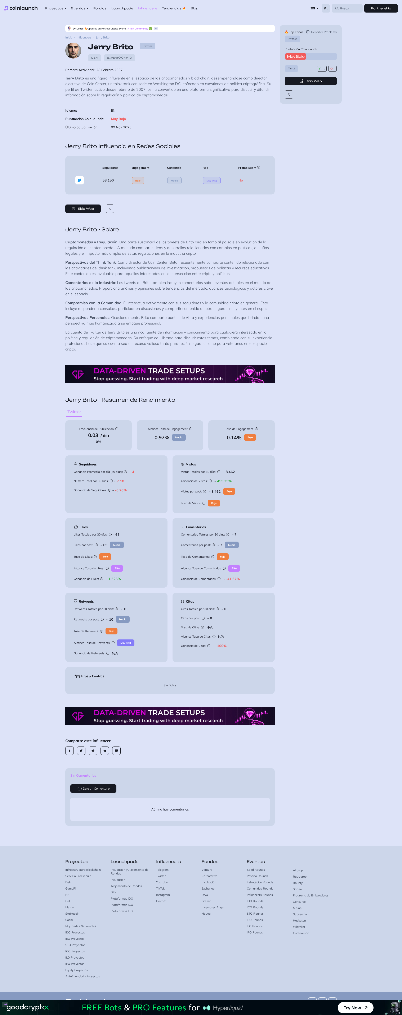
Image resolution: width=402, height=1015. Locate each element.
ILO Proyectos (74, 957)
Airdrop (298, 870)
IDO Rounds (255, 901)
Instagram (163, 895)
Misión (297, 908)
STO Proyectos (75, 945)
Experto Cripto (119, 57)
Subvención (300, 914)
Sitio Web (314, 81)
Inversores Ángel (213, 907)
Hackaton (299, 920)
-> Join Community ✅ (139, 28)
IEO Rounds (255, 920)
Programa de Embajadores (311, 895)
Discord (161, 901)
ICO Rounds (255, 907)
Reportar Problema (324, 32)
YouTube (162, 882)
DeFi (94, 57)
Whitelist (299, 927)
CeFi (68, 901)
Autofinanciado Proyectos (82, 976)
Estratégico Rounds (260, 882)
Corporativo (209, 876)
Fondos (99, 8)
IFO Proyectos (74, 964)
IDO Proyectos (75, 932)
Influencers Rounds (260, 895)
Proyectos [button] (54, 8)
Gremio (206, 901)
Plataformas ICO (122, 905)
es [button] (313, 8)
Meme (69, 907)
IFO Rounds (255, 932)
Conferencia (301, 933)
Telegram (162, 870)
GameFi (70, 888)
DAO (205, 895)
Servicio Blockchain (78, 876)
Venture (207, 870)
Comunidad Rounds (260, 888)
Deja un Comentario (96, 788)
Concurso (299, 902)
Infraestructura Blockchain (83, 870)
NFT (68, 895)
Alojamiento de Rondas (126, 886)
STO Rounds (255, 913)
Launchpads (122, 8)
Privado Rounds (257, 876)
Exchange (208, 888)
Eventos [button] (78, 8)
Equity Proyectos (76, 970)
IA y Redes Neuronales (80, 926)
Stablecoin (72, 913)
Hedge (206, 913)
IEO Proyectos (74, 939)
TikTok (160, 888)
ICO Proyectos (75, 951)
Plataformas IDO (122, 898)
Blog (194, 8)
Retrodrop (300, 876)
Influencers (147, 8)
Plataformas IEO (122, 911)
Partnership (381, 8)
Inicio (68, 37)
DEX (113, 892)
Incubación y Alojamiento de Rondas (129, 871)
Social (69, 920)
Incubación (118, 880)
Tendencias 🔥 (174, 8)
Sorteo (297, 889)
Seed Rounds (256, 870)
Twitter (292, 38)
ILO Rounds (255, 926)
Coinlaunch (21, 8)
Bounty (298, 883)
